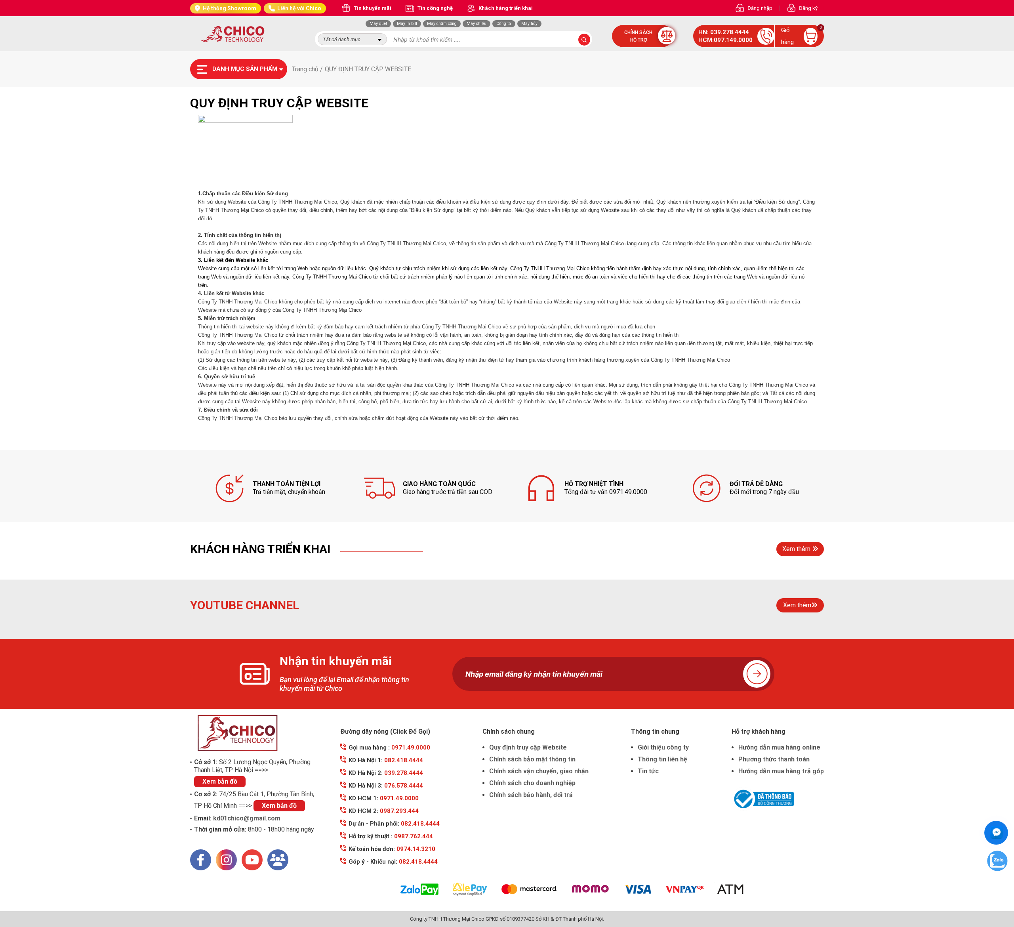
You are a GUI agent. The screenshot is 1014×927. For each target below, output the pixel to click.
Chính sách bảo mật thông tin (532, 759)
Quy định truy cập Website (528, 747)
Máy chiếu (476, 23)
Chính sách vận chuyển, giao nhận (539, 771)
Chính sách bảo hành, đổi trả (531, 795)
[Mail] (277, 859)
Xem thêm (796, 549)
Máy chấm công (442, 23)
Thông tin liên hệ (662, 759)
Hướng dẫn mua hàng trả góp (781, 771)
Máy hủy (529, 23)
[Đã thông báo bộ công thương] (778, 799)
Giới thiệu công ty (663, 747)
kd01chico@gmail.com (246, 818)
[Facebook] (200, 859)
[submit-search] (584, 40)
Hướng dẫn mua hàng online (779, 747)
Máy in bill (407, 23)
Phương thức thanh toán (774, 759)
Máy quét (378, 23)
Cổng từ (503, 23)
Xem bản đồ (219, 781)
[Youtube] (252, 859)
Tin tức (648, 771)
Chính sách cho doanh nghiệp (532, 783)
